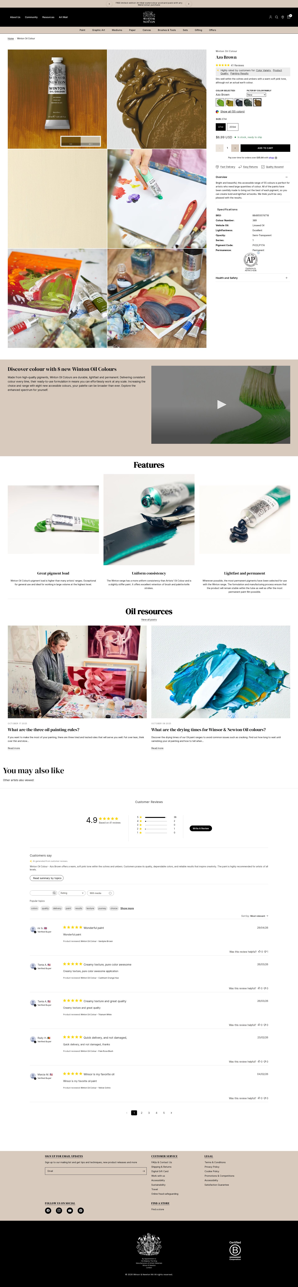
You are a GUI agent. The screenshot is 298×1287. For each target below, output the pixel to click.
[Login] (271, 17)
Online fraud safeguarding (164, 1193)
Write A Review (201, 828)
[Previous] (109, 4)
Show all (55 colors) (232, 111)
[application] (220, 405)
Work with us (158, 1175)
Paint (82, 30)
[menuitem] (15, 17)
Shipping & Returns (161, 1166)
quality (45, 908)
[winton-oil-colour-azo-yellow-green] (229, 102)
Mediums (117, 30)
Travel (154, 1189)
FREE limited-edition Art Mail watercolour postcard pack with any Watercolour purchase (151, 4)
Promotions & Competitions (219, 1175)
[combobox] (72, 893)
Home (11, 38)
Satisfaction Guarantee (217, 1184)
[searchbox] (40, 893)
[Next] (189, 4)
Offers (212, 30)
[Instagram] (59, 1211)
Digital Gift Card (159, 1171)
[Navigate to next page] (171, 1112)
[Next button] (290, 535)
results (78, 908)
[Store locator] (283, 17)
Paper (132, 30)
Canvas (147, 30)
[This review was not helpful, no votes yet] (265, 988)
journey (102, 908)
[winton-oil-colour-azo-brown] (257, 102)
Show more (127, 908)
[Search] (277, 17)
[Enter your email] (143, 1171)
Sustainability (158, 1184)
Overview (221, 177)
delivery (57, 908)
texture (90, 908)
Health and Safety (227, 277)
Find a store (157, 1209)
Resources (48, 17)
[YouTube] (70, 1211)
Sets (185, 30)
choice (114, 908)
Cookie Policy (212, 1171)
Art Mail (63, 17)
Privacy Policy (212, 1166)
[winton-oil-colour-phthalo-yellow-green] (220, 102)
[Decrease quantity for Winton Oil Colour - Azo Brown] (220, 148)
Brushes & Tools (167, 30)
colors (34, 908)
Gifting (198, 30)
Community (31, 17)
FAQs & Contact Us (161, 1162)
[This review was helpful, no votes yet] (259, 952)
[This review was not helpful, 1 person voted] (265, 952)
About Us (15, 17)
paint (68, 908)
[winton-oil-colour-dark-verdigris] (248, 102)
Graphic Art (98, 30)
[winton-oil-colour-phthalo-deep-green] (239, 102)
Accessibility (158, 1180)
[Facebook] (48, 1211)
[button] (221, 404)
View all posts (149, 619)
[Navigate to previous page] (127, 1112)
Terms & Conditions (215, 1162)
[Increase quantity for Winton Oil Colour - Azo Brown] (235, 148)
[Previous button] (7, 535)
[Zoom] (100, 56)
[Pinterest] (81, 1211)
